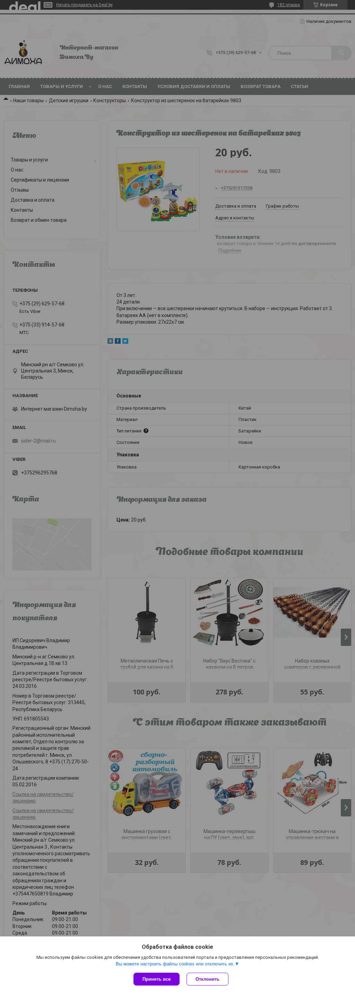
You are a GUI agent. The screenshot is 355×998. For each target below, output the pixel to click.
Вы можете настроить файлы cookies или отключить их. (175, 963)
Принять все (156, 979)
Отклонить (207, 979)
